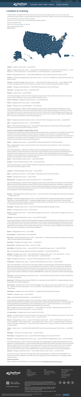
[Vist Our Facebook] (60, 382)
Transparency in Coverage (49, 372)
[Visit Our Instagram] (68, 382)
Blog (45, 369)
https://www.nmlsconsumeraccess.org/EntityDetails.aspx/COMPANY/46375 (26, 20)
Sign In (77, 1)
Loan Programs (33, 4)
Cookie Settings (58, 394)
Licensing (16, 382)
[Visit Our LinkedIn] (64, 382)
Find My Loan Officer (31, 372)
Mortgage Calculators (31, 374)
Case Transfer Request (49, 371)
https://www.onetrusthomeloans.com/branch (18, 24)
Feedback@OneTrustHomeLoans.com (52, 361)
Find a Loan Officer (68, 1)
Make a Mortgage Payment (56, 1)
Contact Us (51, 4)
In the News (63, 372)
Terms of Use (47, 374)
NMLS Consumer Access (15, 383)
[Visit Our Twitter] (72, 382)
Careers (28, 369)
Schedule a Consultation (62, 4)
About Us (41, 4)
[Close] (79, 394)
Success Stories (64, 371)
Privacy (12, 382)
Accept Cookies (66, 394)
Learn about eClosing (65, 374)
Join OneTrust (30, 375)
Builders (45, 4)
